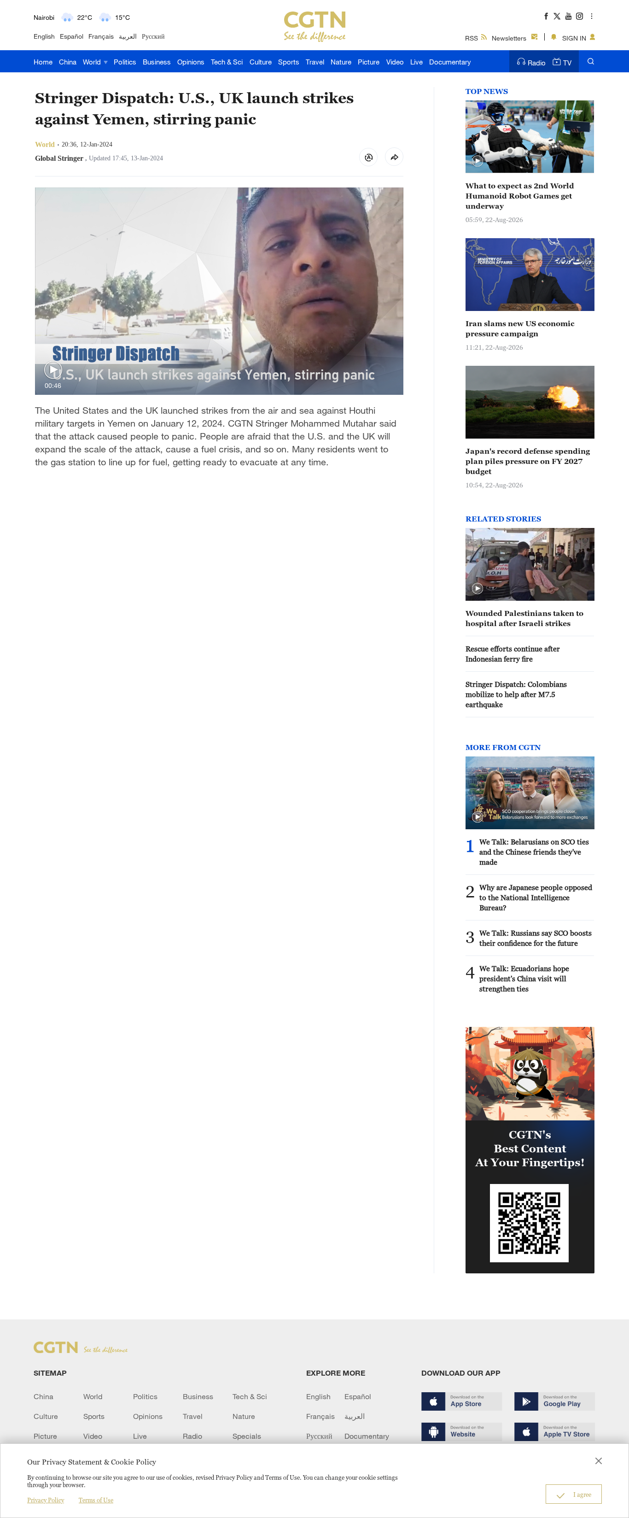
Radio (537, 63)
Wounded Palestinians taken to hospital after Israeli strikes (524, 618)
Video (395, 62)
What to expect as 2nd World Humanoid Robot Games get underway (520, 196)
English (44, 36)
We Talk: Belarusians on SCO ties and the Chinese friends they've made (534, 852)
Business (157, 62)
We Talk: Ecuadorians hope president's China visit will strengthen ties (524, 978)
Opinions (190, 62)
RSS (471, 38)
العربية (128, 36)
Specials (247, 1436)
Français (101, 36)
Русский (153, 36)
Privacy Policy (45, 1500)
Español (71, 36)
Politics (125, 62)
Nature (341, 62)
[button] (53, 370)
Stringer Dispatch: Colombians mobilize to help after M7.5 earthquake (516, 694)
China (67, 62)
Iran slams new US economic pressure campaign (520, 328)
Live (416, 62)
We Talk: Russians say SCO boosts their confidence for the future (535, 938)
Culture (261, 62)
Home (43, 62)
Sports (288, 62)
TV (567, 63)
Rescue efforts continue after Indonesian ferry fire (513, 654)
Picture (368, 62)
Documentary (450, 62)
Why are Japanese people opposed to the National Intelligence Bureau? (535, 897)
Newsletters (509, 38)
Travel (315, 62)
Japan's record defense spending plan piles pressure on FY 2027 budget (528, 461)
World (93, 62)
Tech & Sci (227, 62)
